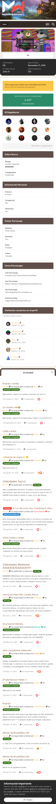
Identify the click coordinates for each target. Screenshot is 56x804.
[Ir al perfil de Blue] (8, 138)
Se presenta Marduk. (13, 624)
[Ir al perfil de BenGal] (34, 138)
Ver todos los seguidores (41, 146)
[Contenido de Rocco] (28, 55)
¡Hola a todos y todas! (13, 537)
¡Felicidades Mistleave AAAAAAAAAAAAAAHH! (17, 566)
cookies (21, 786)
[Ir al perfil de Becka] (34, 121)
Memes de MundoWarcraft (16, 732)
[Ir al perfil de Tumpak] (8, 358)
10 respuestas (27, 671)
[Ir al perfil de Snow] (34, 130)
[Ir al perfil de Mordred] (8, 349)
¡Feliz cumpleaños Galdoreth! (17, 650)
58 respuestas (27, 748)
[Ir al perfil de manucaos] (21, 138)
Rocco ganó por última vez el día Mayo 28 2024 (25, 85)
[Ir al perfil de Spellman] (8, 324)
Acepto (29, 800)
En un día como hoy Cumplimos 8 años (32, 508)
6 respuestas (31, 423)
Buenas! (7, 703)
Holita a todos (9, 431)
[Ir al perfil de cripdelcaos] (8, 332)
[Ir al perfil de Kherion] (47, 130)
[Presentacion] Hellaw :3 (15, 679)
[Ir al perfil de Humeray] (21, 130)
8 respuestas (28, 473)
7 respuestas (30, 449)
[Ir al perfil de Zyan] (21, 121)
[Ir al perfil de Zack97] (47, 138)
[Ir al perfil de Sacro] (8, 341)
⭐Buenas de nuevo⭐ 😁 (15, 457)
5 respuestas (28, 399)
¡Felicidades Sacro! (14, 481)
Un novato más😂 (11, 407)
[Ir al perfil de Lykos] (8, 130)
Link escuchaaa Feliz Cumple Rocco (20, 594)
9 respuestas (28, 500)
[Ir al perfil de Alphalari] (8, 121)
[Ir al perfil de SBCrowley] (47, 121)
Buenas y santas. (11, 383)
